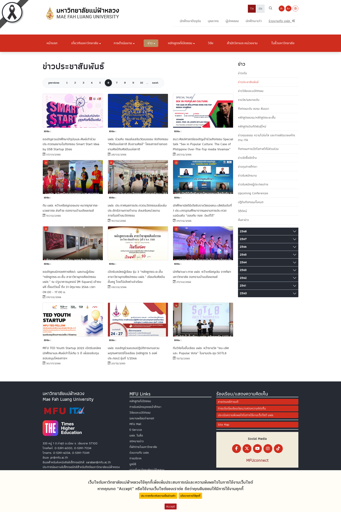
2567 (243, 239)
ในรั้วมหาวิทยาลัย (282, 43)
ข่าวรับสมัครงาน (247, 175)
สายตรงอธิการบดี (228, 401)
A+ (288, 8)
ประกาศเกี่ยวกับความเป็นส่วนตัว (158, 496)
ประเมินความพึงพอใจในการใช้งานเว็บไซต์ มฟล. (246, 415)
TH (252, 8)
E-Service (135, 429)
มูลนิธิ (132, 464)
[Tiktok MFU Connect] (278, 448)
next (155, 83)
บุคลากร (213, 21)
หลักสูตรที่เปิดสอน (140, 401)
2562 (243, 278)
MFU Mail (135, 424)
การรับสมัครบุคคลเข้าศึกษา (145, 407)
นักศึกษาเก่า (254, 21)
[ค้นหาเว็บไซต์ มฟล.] (270, 9)
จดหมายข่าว (136, 441)
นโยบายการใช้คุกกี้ (190, 496)
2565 (243, 254)
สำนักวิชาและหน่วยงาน (242, 43)
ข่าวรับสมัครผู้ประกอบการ (253, 184)
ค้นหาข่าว (243, 220)
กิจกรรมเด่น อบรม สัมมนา (253, 108)
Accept (170, 506)
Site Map (223, 424)
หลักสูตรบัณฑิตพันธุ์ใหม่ (252, 126)
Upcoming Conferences (253, 193)
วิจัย (210, 43)
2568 (243, 231)
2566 (243, 246)
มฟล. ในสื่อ (136, 435)
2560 (243, 293)
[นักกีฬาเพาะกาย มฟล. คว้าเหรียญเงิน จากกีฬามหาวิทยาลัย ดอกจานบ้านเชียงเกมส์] (203, 243)
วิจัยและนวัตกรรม (140, 412)
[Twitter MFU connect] (247, 448)
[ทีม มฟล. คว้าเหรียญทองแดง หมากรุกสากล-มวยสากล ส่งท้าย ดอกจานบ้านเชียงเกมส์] (73, 177)
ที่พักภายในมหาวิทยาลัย (143, 447)
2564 (243, 262)
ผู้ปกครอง (232, 21)
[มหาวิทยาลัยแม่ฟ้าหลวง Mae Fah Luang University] (82, 13)
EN (260, 8)
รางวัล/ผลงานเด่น (248, 99)
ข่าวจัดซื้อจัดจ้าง (247, 157)
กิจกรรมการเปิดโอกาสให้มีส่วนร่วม (258, 149)
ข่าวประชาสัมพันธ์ (248, 82)
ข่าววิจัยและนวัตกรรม (250, 91)
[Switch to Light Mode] (295, 8)
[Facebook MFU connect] (236, 448)
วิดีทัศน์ (242, 211)
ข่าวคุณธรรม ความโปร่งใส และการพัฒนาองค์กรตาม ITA (266, 137)
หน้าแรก (52, 43)
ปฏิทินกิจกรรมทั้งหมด (250, 202)
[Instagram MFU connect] (267, 448)
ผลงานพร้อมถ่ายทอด (141, 418)
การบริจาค (135, 458)
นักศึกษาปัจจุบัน (190, 21)
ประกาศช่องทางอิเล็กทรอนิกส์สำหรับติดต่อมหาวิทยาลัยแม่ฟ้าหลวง (81, 467)
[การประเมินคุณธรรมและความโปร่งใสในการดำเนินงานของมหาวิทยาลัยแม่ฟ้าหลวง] (64, 410)
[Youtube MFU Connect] (257, 448)
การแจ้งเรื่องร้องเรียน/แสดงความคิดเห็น (242, 408)
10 (141, 83)
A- (281, 8)
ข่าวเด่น (242, 73)
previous (53, 83)
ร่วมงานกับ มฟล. (139, 452)
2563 (243, 270)
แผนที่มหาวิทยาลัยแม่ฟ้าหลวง (146, 469)
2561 (243, 285)
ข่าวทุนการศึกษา (247, 166)
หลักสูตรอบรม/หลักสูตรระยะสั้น (256, 117)
